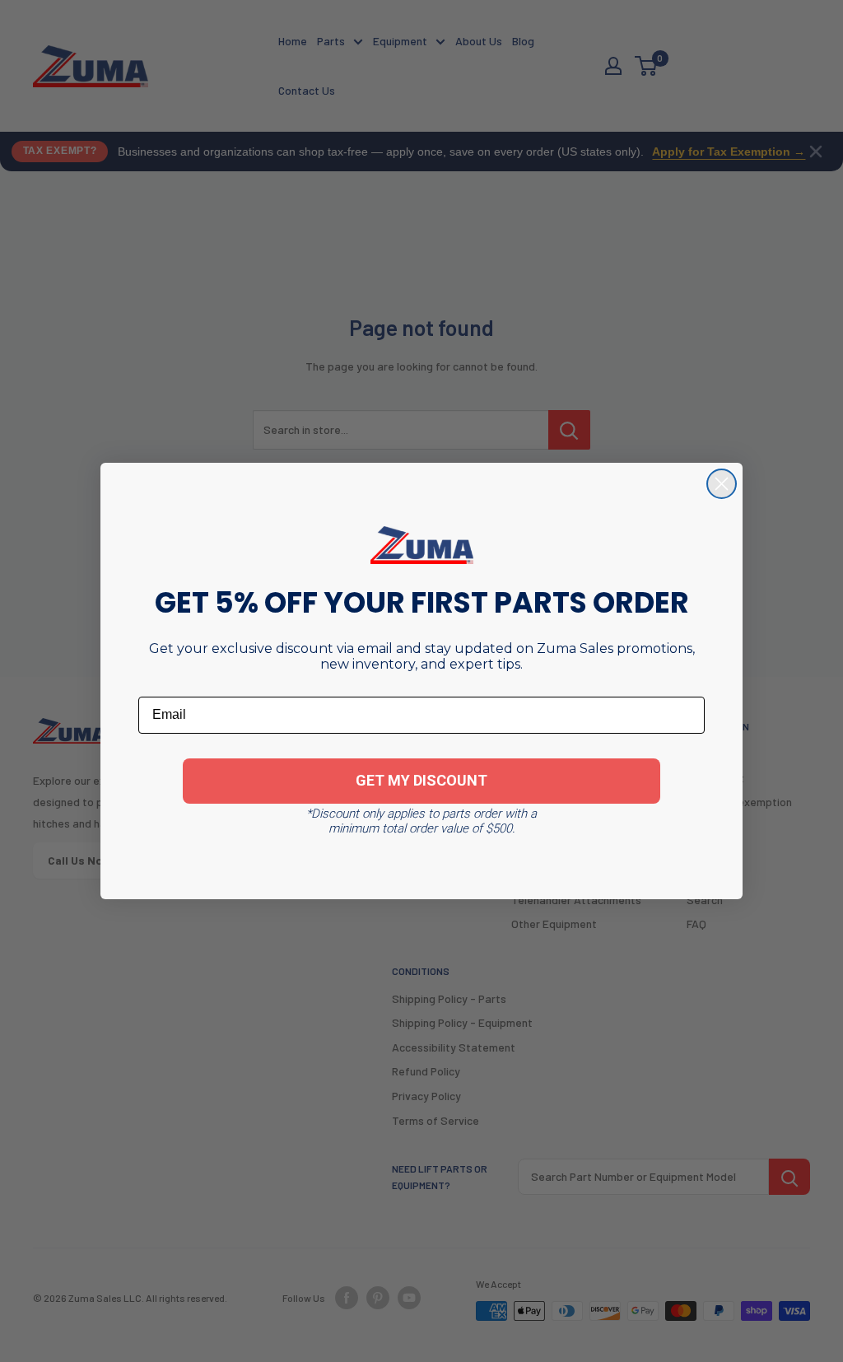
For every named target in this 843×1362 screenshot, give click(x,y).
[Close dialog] (721, 483)
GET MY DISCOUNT (421, 780)
